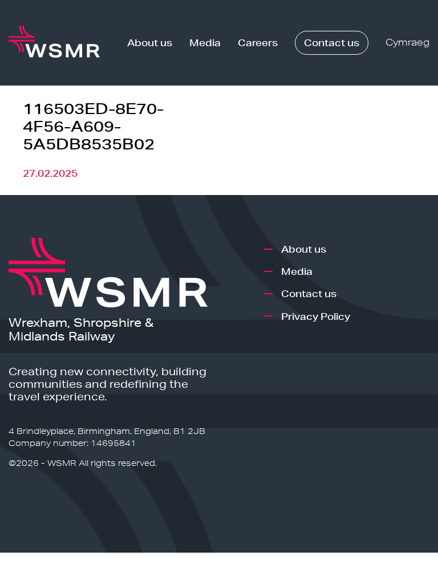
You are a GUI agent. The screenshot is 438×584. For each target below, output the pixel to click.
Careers (258, 42)
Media (205, 42)
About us (149, 42)
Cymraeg (407, 42)
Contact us (331, 42)
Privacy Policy (315, 316)
